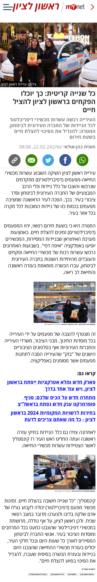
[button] (64, 302)
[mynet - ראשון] (48, 12)
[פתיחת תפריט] (8, 7)
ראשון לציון (72, 574)
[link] (65, 160)
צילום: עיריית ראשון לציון (19, 84)
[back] (92, 7)
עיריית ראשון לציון (57, 574)
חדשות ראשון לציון (87, 574)
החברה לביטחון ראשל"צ (38, 574)
